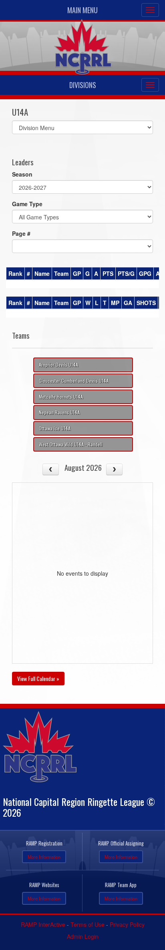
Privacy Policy (127, 924)
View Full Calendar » (38, 678)
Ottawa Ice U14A (54, 428)
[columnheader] (15, 273)
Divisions (82, 85)
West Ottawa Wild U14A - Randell (71, 444)
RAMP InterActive (43, 924)
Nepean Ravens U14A (59, 412)
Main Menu (82, 10)
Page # (21, 233)
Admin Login (83, 936)
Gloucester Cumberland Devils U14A (74, 380)
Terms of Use (87, 924)
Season (22, 174)
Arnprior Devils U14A (58, 364)
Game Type (27, 204)
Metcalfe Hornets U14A (61, 396)
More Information (44, 857)
